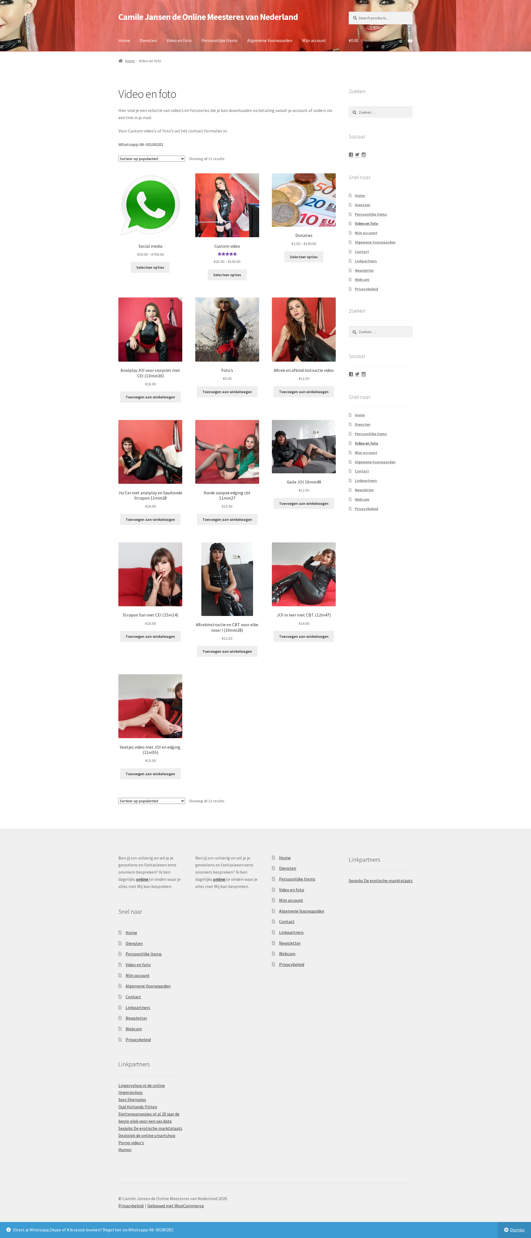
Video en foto (179, 40)
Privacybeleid (366, 288)
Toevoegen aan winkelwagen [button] (150, 397)
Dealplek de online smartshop (146, 1135)
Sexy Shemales (132, 1099)
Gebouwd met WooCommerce (175, 1205)
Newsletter (364, 270)
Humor (125, 1149)
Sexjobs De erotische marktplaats (150, 1128)
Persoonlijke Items (219, 40)
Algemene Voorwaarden (269, 40)
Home (124, 40)
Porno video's (131, 1142)
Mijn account (314, 40)
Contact (362, 251)
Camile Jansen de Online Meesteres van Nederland (208, 16)
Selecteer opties (150, 267)
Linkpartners (366, 260)
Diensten (148, 40)
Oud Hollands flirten (137, 1106)
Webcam (362, 279)
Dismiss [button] (517, 1229)
